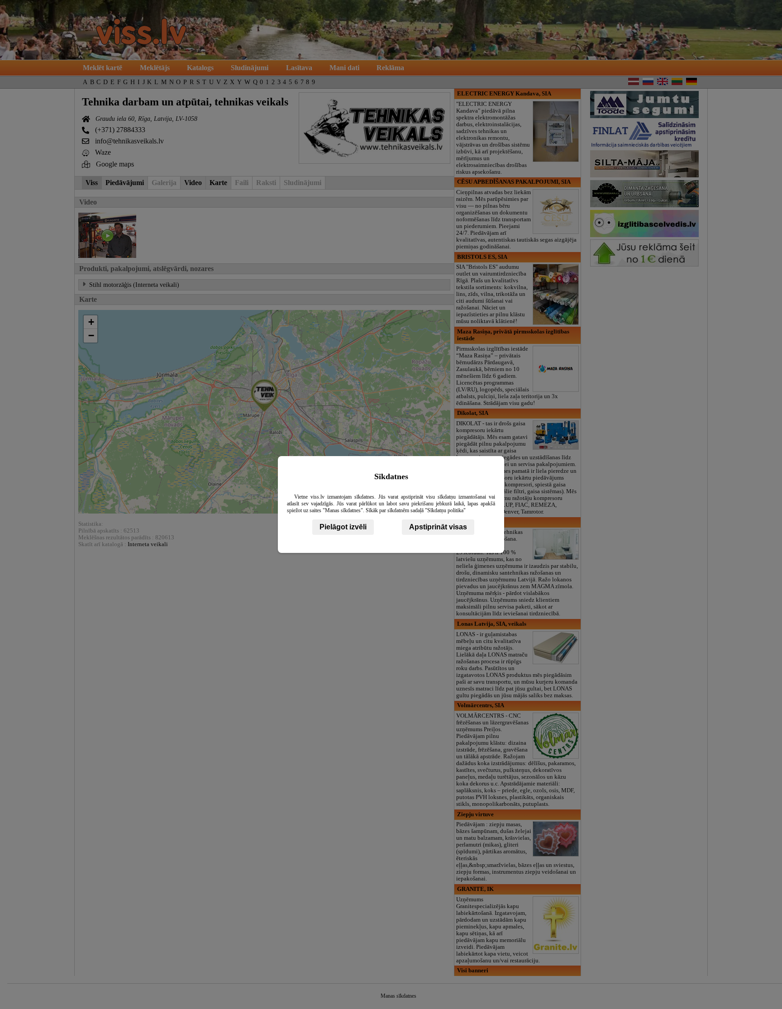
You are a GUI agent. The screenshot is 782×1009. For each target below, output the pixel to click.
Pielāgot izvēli (343, 527)
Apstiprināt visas (438, 527)
